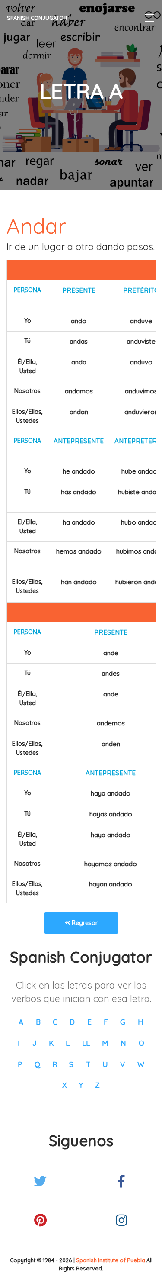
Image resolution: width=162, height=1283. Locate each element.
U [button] (105, 1064)
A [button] (21, 1021)
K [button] (51, 1043)
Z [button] (97, 1085)
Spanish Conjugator (37, 17)
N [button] (123, 1043)
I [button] (19, 1043)
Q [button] (37, 1064)
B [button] (38, 1021)
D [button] (72, 1021)
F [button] (106, 1021)
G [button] (122, 1021)
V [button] (122, 1064)
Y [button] (81, 1085)
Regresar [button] (84, 923)
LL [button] (86, 1043)
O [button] (141, 1043)
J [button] (34, 1043)
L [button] (68, 1043)
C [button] (55, 1021)
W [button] (140, 1064)
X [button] (64, 1085)
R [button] (54, 1064)
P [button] (20, 1064)
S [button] (71, 1064)
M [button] (105, 1043)
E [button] (89, 1021)
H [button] (140, 1021)
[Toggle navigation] (147, 18)
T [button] (88, 1064)
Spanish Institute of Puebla (110, 1260)
